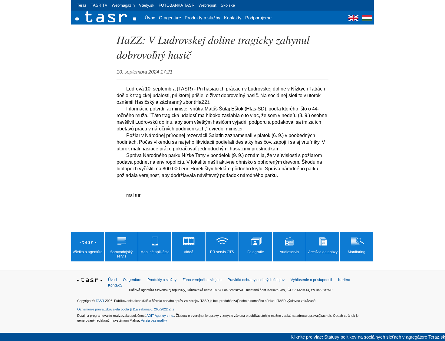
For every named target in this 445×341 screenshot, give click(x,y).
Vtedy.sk (146, 5)
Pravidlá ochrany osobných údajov (256, 280)
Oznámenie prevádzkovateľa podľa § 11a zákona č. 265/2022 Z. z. (126, 309)
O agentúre (170, 17)
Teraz (82, 5)
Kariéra (344, 280)
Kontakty (233, 17)
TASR (100, 301)
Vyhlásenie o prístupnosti (311, 280)
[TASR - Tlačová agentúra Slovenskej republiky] (89, 281)
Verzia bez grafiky (154, 320)
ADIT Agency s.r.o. (160, 315)
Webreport (207, 5)
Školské (228, 5)
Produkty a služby (202, 17)
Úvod (150, 17)
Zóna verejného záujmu (202, 280)
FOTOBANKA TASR (176, 5)
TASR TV (99, 5)
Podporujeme (258, 17)
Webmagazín (123, 5)
